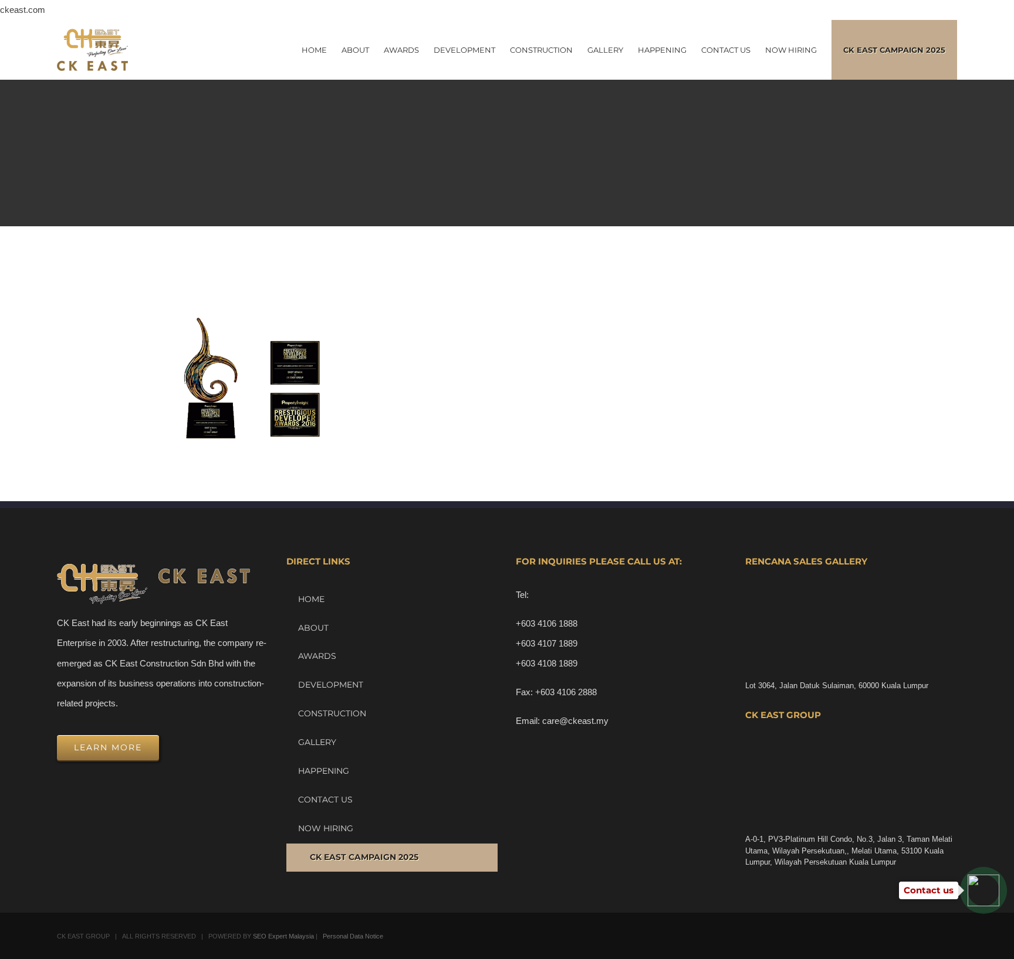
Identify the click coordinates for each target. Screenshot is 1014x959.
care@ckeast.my (575, 721)
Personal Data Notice (353, 936)
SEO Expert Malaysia (283, 936)
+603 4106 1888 (546, 623)
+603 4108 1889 (546, 663)
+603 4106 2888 (566, 692)
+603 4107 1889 (546, 643)
